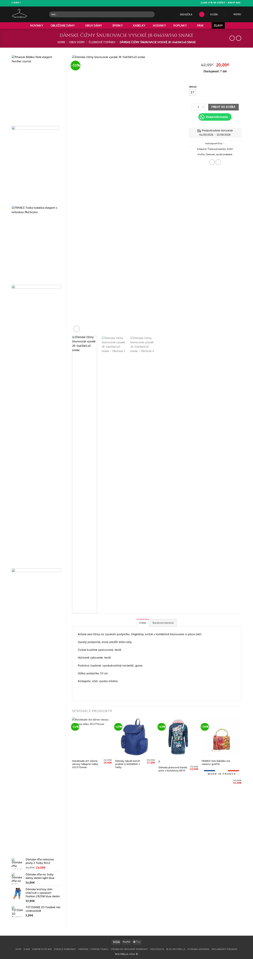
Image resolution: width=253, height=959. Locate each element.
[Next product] (232, 38)
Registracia (157, 949)
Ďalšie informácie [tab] (163, 623)
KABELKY (139, 25)
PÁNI (200, 25)
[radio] (192, 92)
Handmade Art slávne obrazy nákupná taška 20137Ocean (85, 764)
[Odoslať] (151, 14)
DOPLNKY (180, 25)
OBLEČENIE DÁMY (63, 25)
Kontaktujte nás (42, 949)
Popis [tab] (142, 623)
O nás (27, 949)
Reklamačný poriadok (224, 949)
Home (61, 42)
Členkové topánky (102, 42)
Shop (18, 949)
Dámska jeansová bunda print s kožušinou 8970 (173, 769)
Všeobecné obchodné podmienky (129, 949)
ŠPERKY (117, 25)
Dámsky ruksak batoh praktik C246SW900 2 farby (127, 764)
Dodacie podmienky (65, 949)
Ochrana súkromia (198, 949)
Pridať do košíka (223, 107)
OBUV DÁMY (93, 25)
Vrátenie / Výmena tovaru (93, 949)
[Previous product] (238, 38)
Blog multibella (175, 949)
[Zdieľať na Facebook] (212, 162)
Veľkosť (193, 87)
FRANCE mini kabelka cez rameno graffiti (216, 762)
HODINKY (159, 25)
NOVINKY (36, 25)
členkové (210, 154)
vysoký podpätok (224, 154)
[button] (201, 14)
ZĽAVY (218, 25)
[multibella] (28, 14)
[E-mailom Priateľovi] (218, 162)
